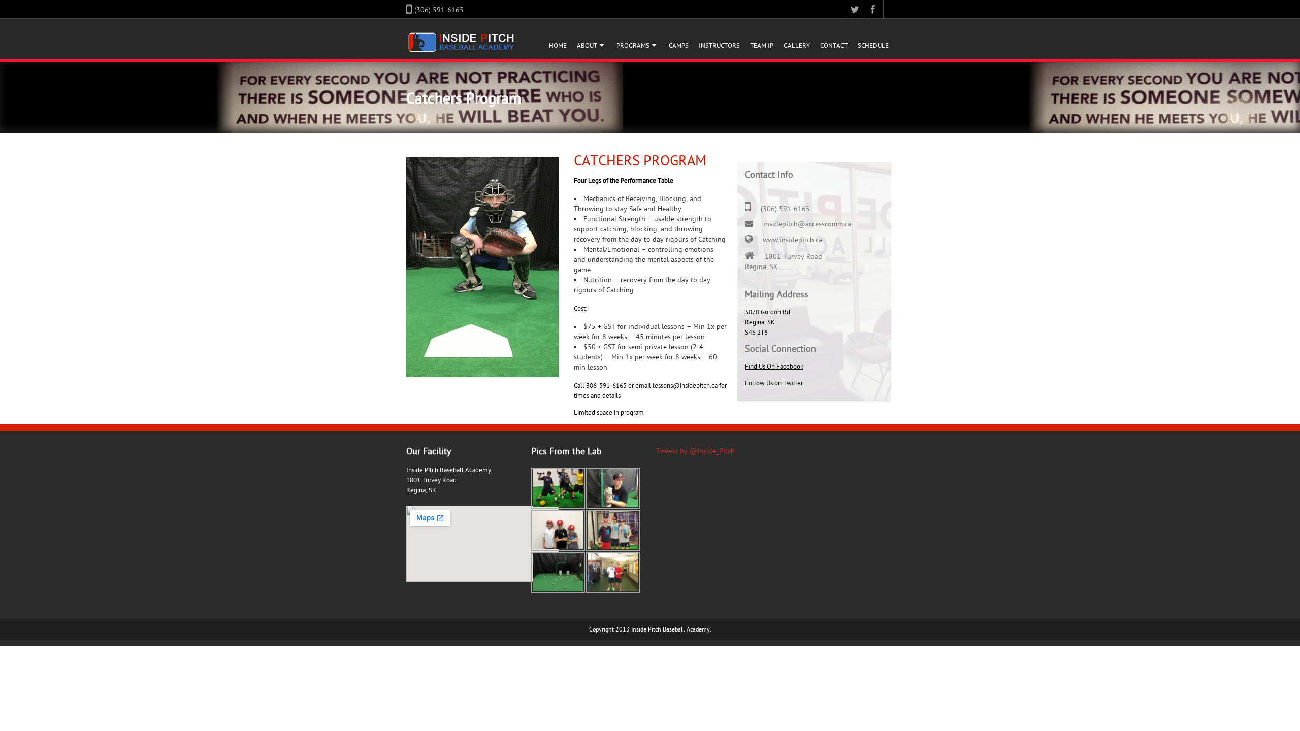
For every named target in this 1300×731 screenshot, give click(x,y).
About (587, 46)
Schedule (873, 46)
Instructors (719, 46)
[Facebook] (874, 9)
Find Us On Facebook (774, 366)
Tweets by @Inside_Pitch (695, 451)
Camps (679, 46)
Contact (834, 46)
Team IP (761, 46)
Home (558, 46)
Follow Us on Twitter (774, 383)
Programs (632, 46)
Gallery (797, 46)
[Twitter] (856, 9)
